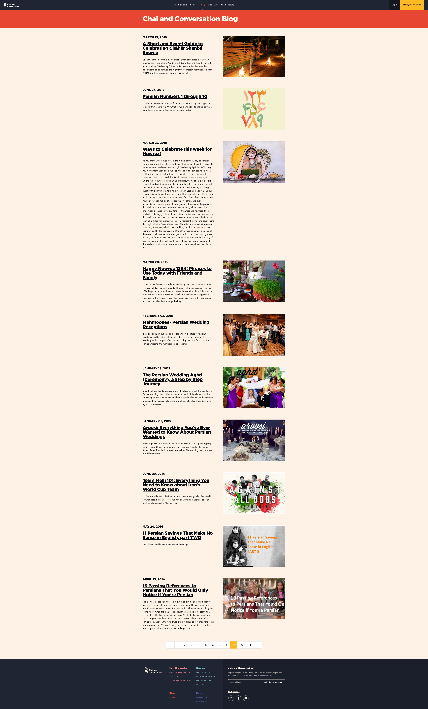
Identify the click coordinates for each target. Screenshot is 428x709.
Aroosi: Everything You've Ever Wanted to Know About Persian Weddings (177, 432)
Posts (172, 698)
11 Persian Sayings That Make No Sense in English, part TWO (178, 535)
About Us (173, 676)
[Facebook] (238, 698)
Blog (203, 5)
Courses (193, 5)
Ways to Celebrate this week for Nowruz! (177, 151)
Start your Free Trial (412, 5)
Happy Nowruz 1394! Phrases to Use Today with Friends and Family (177, 273)
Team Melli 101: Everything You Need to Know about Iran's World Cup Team (176, 485)
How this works (180, 5)
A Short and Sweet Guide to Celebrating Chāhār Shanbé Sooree (173, 48)
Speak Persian (203, 672)
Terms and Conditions (180, 680)
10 (241, 645)
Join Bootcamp (228, 5)
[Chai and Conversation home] (11, 5)
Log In (394, 5)
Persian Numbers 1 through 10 (175, 96)
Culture (200, 684)
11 (249, 645)
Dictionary (213, 5)
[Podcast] (231, 698)
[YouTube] (246, 698)
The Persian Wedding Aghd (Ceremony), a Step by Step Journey (173, 379)
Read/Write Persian (205, 676)
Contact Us (201, 702)
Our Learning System (179, 672)
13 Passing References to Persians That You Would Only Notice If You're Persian (175, 590)
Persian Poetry (203, 680)
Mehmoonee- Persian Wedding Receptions (176, 324)
